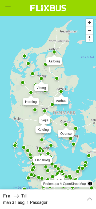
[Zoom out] (89, 30)
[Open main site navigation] (8, 8)
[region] (48, 104)
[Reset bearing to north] (89, 38)
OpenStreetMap (74, 183)
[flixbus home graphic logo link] (48, 8)
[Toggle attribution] (90, 183)
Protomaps (51, 183)
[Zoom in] (89, 23)
